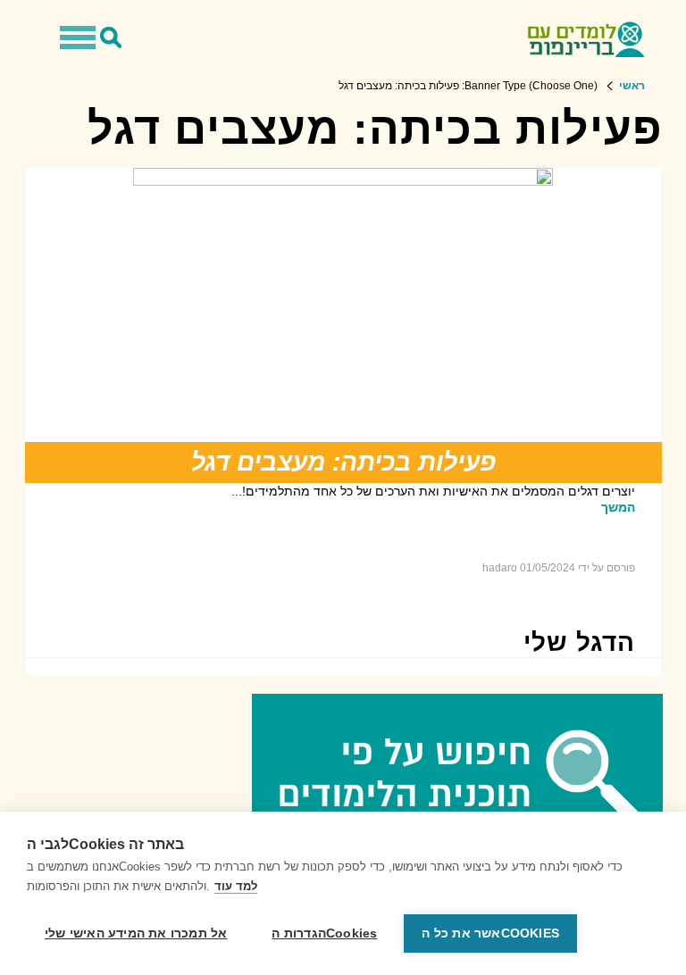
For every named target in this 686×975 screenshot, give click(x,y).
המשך (618, 507)
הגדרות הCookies (324, 933)
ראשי (632, 85)
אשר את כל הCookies (490, 933)
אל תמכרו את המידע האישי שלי (136, 933)
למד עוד (235, 886)
